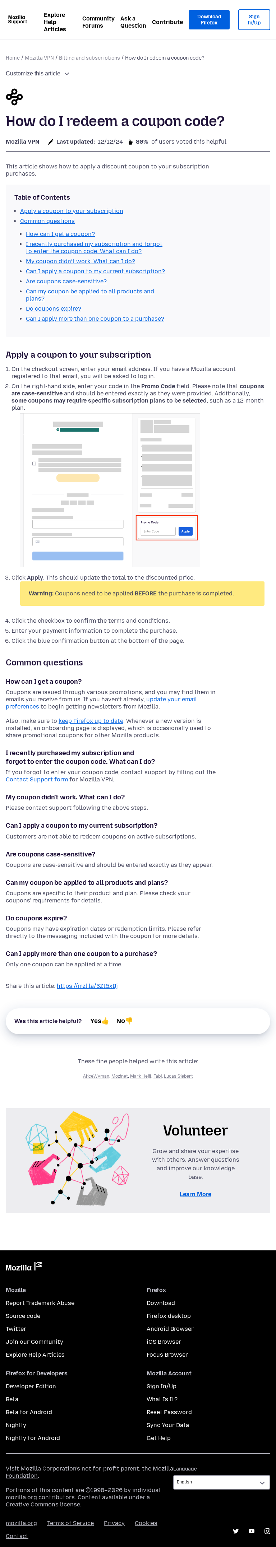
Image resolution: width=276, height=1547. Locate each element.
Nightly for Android (33, 1438)
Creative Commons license (43, 1504)
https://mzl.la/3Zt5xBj (87, 985)
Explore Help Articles (55, 22)
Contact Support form (37, 779)
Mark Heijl (140, 1076)
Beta (12, 1399)
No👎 (124, 1021)
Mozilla (24, 1267)
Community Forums (98, 22)
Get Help (159, 1438)
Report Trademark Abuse (40, 1303)
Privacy (114, 1523)
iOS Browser (164, 1341)
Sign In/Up (254, 20)
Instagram (267, 1531)
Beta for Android (29, 1412)
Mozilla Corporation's (50, 1468)
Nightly (16, 1425)
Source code (23, 1316)
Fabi (157, 1076)
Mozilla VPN (39, 58)
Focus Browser (167, 1354)
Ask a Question (133, 22)
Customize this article (33, 73)
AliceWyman (96, 1076)
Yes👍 (99, 1021)
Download (161, 1303)
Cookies (146, 1523)
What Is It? (162, 1399)
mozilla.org (21, 1523)
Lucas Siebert (178, 1076)
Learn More (195, 1194)
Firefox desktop (169, 1316)
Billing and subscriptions (89, 58)
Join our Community (34, 1341)
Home (13, 58)
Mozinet (119, 1076)
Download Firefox (209, 20)
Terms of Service (70, 1523)
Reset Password (169, 1412)
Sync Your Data (168, 1425)
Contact (17, 1536)
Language (185, 1469)
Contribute (167, 22)
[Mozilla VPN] (14, 97)
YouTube (251, 1531)
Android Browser (170, 1328)
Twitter (16, 1328)
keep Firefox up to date (91, 720)
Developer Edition (31, 1386)
